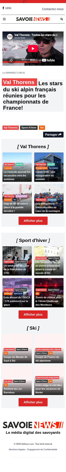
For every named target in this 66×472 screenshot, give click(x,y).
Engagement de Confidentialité (42, 449)
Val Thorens (11, 127)
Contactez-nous (53, 9)
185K (8, 8)
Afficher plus (33, 220)
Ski (42, 127)
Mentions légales (17, 449)
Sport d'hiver (28, 127)
